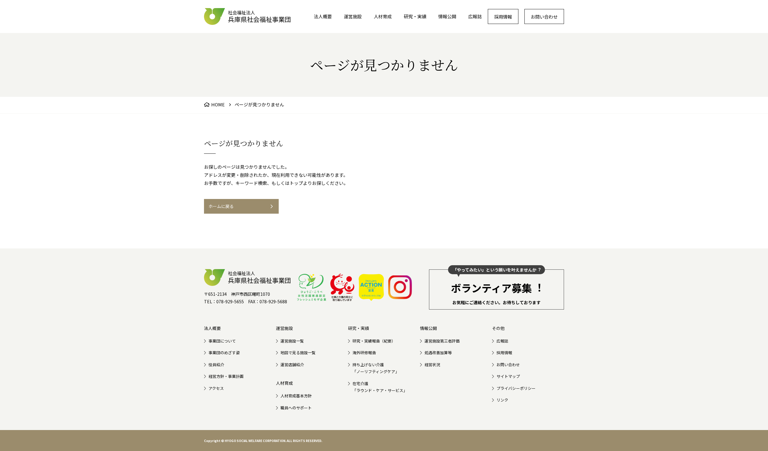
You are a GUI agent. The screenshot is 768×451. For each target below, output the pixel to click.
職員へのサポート (296, 408)
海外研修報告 (364, 352)
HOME (218, 104)
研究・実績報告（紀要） (373, 341)
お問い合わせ (544, 16)
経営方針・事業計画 (226, 376)
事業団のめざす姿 (224, 352)
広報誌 (475, 16)
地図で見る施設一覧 (298, 352)
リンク (502, 400)
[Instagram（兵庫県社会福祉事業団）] (400, 287)
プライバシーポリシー (516, 388)
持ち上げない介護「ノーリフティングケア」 (375, 368)
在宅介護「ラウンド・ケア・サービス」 (379, 387)
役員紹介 (216, 364)
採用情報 (503, 16)
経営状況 (432, 364)
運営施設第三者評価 (442, 341)
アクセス (216, 388)
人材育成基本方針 (296, 396)
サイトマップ (508, 376)
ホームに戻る (221, 206)
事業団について (222, 341)
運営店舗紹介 (292, 364)
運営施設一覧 (292, 341)
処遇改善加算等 (438, 352)
